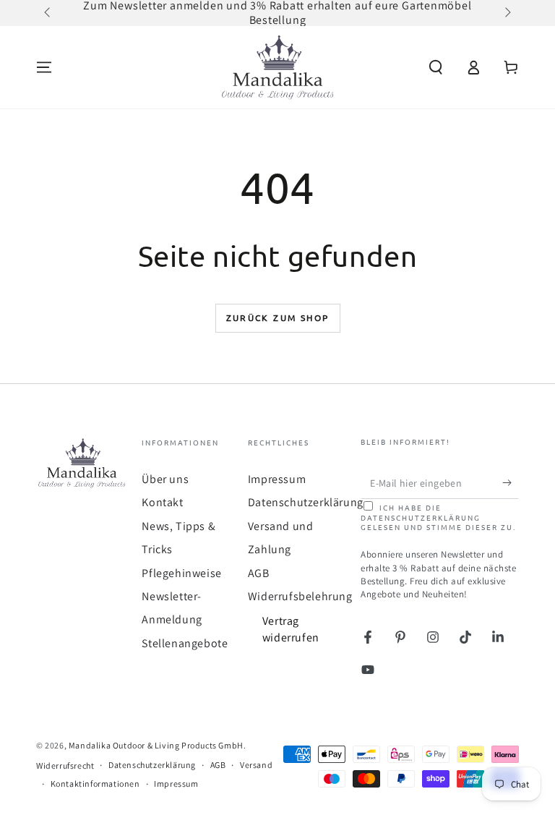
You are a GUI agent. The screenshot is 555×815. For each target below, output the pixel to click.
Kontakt (162, 502)
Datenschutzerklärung (305, 502)
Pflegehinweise (181, 573)
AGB (259, 573)
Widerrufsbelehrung (300, 596)
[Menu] (44, 67)
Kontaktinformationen (95, 783)
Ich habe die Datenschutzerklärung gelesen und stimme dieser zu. (438, 517)
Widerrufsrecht (65, 765)
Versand (256, 764)
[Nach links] (48, 13)
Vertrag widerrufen (290, 628)
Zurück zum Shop (278, 317)
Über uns (165, 479)
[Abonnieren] (510, 482)
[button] (436, 67)
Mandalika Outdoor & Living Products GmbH (156, 745)
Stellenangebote (185, 643)
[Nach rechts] (506, 13)
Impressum (277, 479)
